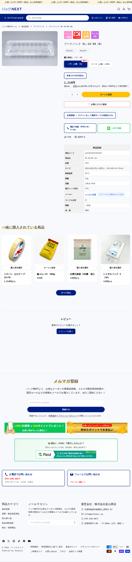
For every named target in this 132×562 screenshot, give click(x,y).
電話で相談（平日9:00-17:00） (80, 128)
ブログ (63, 551)
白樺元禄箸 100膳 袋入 (82, 274)
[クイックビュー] (27, 240)
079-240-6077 (12, 479)
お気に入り (98, 18)
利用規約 (52, 416)
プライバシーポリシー (68, 416)
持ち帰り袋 (7, 518)
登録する (66, 409)
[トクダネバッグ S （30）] (115, 249)
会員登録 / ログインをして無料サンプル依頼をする (90, 115)
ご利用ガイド (36, 551)
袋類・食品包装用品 (10, 514)
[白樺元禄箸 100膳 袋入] (82, 249)
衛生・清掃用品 (8, 527)
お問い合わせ (51, 551)
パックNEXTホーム (9, 26)
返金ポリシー (71, 547)
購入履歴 (112, 18)
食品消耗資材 (8, 523)
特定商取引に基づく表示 (52, 547)
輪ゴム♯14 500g (46, 274)
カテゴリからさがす (15, 18)
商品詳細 (69, 51)
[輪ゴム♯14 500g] (49, 249)
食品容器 (25, 26)
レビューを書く (66, 331)
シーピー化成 (90, 194)
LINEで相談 (116, 128)
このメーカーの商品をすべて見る (111, 194)
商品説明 (83, 51)
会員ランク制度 (75, 551)
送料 (75, 86)
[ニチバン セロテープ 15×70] (16, 249)
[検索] (118, 9)
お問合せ (124, 18)
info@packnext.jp (93, 514)
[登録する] (74, 522)
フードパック (38, 26)
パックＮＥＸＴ (17, 547)
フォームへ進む (76, 482)
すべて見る (66, 293)
